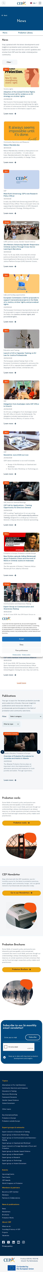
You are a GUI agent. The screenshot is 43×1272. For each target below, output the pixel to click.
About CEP (6, 1222)
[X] (9, 1242)
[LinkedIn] (14, 1242)
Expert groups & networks (13, 1127)
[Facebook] (4, 1242)
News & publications (10, 1204)
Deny (21, 645)
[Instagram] (24, 1242)
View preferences (21, 650)
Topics (5, 1081)
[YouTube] (19, 1242)
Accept (21, 639)
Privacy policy (17, 654)
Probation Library (25, 33)
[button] (40, 619)
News (5, 33)
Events (5, 1170)
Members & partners (11, 1188)
